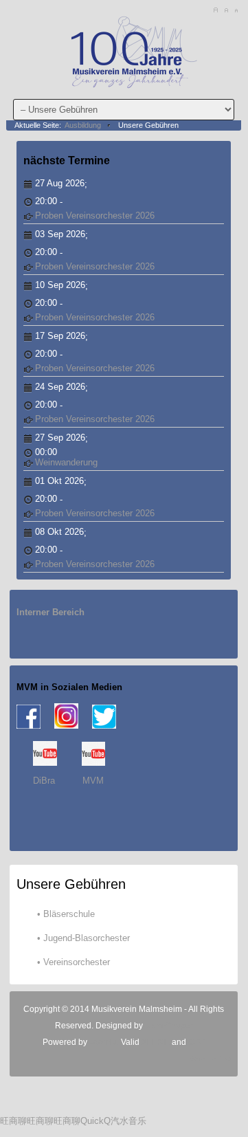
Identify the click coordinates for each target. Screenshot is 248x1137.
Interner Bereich (50, 612)
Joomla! (103, 1042)
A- (236, 10)
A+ (215, 10)
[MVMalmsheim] (130, 50)
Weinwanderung (66, 462)
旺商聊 (13, 1121)
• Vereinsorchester (73, 962)
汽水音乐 (128, 1121)
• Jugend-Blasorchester (83, 938)
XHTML (156, 1042)
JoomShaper (169, 1025)
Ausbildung (83, 125)
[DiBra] (45, 763)
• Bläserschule (66, 914)
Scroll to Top (210, 1059)
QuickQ (95, 1121)
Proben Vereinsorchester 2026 (95, 215)
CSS (196, 1042)
